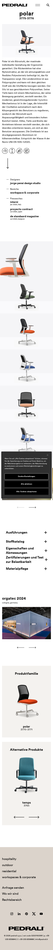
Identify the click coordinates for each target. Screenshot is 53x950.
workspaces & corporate (19, 877)
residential (9, 871)
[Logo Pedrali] (15, 5)
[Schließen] (47, 455)
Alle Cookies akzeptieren (26, 492)
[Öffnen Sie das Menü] (38, 5)
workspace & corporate (24, 192)
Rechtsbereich (12, 900)
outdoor (7, 865)
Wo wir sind (10, 894)
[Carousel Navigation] (26, 507)
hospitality (9, 859)
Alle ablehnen (26, 484)
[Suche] (48, 5)
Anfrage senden (13, 888)
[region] (26, 474)
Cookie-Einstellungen (26, 476)
